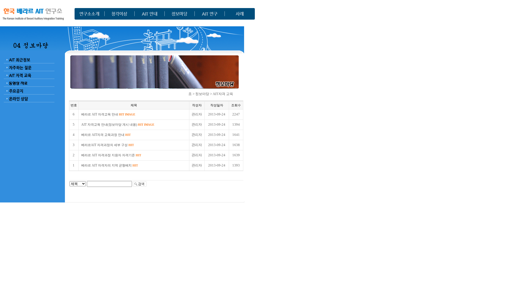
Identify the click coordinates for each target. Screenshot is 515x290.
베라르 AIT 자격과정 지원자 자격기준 (111, 155)
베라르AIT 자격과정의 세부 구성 (107, 145)
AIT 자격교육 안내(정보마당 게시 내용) (117, 124)
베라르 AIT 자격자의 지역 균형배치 (109, 165)
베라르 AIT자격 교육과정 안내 (106, 135)
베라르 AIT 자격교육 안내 (108, 114)
